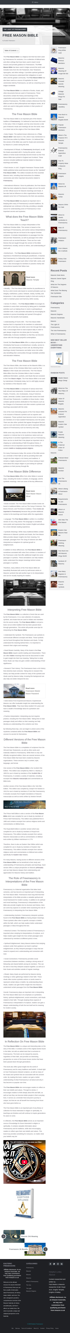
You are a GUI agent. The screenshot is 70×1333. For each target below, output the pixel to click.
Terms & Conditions (26, 1328)
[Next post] (45, 1249)
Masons (6, 371)
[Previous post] (3, 1236)
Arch (12, 829)
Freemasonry (15, 121)
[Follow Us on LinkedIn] (61, 1263)
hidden (12, 655)
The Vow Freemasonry (58, 330)
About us (36, 1328)
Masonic (53, 311)
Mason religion (16, 378)
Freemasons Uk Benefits (18, 1249)
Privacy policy (50, 1328)
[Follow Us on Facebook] (50, 1263)
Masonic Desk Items (58, 275)
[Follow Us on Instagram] (57, 1263)
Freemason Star (56, 296)
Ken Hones (60, 1282)
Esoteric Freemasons (9, 40)
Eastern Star (17, 855)
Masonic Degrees (57, 314)
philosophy (39, 867)
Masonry (28, 1278)
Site (13, 1328)
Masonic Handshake (58, 318)
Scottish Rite (36, 773)
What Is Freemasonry (58, 334)
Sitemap (17, 1328)
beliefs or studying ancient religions (21, 448)
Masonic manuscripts (20, 778)
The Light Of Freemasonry (15, 29)
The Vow (28, 1285)
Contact (42, 1328)
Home (57, 1328)
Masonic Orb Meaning (29, 1236)
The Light (28, 1288)
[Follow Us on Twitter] (54, 1263)
